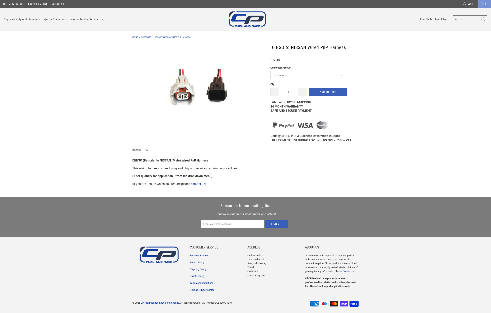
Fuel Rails (426, 19)
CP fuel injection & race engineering (160, 302)
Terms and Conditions (201, 283)
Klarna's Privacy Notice (202, 289)
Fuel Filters (442, 19)
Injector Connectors (55, 19)
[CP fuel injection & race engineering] (247, 19)
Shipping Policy (198, 269)
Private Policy (197, 276)
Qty (272, 84)
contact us (198, 184)
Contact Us (58, 3)
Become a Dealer (37, 3)
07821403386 (16, 3)
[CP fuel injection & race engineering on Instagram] (4, 3)
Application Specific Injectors (22, 19)
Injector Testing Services (85, 19)
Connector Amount (280, 67)
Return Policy (197, 262)
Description (140, 150)
